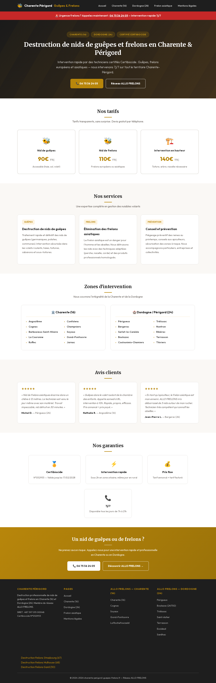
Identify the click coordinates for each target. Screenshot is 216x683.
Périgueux (124, 321)
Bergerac (123, 326)
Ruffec (32, 342)
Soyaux (71, 331)
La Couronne (36, 337)
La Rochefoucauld (119, 622)
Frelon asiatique (163, 5)
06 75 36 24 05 (119, 15)
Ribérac (160, 331)
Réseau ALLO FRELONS (125, 83)
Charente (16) (119, 5)
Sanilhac (161, 634)
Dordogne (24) (140, 5)
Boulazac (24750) (166, 605)
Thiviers (161, 342)
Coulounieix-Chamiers (131, 342)
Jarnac (71, 342)
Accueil (102, 5)
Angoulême (35, 321)
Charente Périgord (48, 5)
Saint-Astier (163, 617)
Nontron (161, 326)
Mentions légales (187, 5)
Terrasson (162, 337)
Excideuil (161, 628)
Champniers (74, 326)
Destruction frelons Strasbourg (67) (41, 657)
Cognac (33, 326)
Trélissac (161, 321)
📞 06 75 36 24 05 (87, 83)
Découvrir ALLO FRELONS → (125, 566)
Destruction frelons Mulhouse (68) (40, 662)
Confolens (73, 321)
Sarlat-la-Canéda (128, 331)
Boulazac (123, 337)
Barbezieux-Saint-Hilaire (43, 331)
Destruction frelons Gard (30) (38, 667)
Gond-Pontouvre (77, 337)
